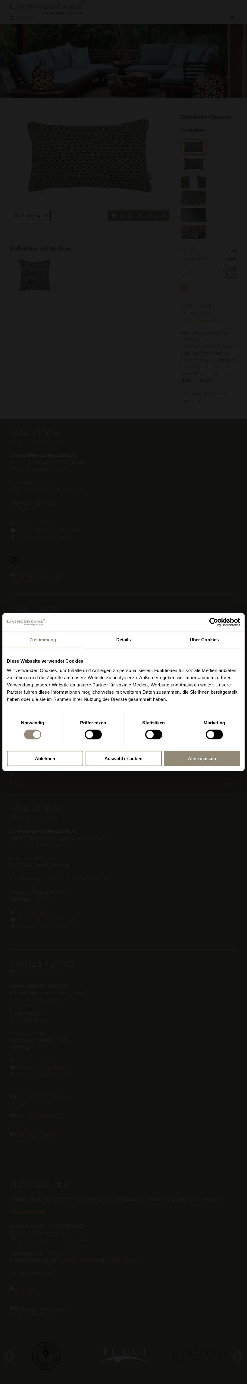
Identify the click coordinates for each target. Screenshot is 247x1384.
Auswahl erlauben (123, 758)
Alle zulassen (202, 758)
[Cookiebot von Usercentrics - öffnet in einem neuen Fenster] (213, 622)
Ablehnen (45, 758)
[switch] (93, 734)
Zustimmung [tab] (43, 639)
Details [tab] (123, 639)
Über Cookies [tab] (204, 639)
